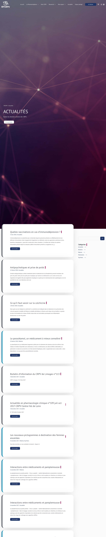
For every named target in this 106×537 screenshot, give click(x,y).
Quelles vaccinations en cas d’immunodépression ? (35, 231)
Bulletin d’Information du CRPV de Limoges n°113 (35, 373)
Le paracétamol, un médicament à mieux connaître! (35, 338)
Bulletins (80, 249)
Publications (81, 255)
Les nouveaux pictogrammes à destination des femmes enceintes (37, 436)
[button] (37, 4)
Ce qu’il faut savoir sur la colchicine (27, 302)
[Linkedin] (103, 4)
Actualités (19, 234)
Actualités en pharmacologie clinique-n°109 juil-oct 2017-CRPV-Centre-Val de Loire (36, 404)
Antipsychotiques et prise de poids (27, 267)
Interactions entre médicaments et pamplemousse (35, 467)
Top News (26, 441)
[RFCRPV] (6, 4)
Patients (21, 341)
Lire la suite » (16, 248)
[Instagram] (101, 4)
